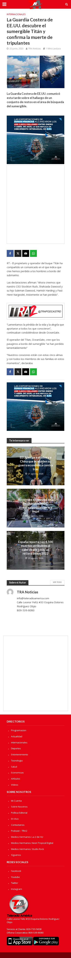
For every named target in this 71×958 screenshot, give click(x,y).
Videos (14, 784)
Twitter (14, 882)
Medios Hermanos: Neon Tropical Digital (32, 843)
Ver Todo (57, 582)
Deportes (16, 748)
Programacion (18, 730)
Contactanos (17, 824)
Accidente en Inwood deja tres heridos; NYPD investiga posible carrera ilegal (35, 505)
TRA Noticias (34, 48)
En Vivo (15, 818)
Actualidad (16, 736)
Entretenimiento (19, 754)
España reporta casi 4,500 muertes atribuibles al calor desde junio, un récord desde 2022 (35, 547)
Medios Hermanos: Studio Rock (27, 849)
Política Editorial (19, 812)
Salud (14, 766)
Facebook (16, 870)
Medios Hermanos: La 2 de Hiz (27, 836)
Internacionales (16, 14)
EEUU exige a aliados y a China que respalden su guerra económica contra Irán (35, 463)
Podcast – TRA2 (19, 830)
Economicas (17, 772)
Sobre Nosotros (19, 806)
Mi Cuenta (16, 800)
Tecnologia (17, 760)
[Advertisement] (35, 204)
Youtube (15, 877)
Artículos (15, 778)
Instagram (16, 889)
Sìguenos (16, 854)
